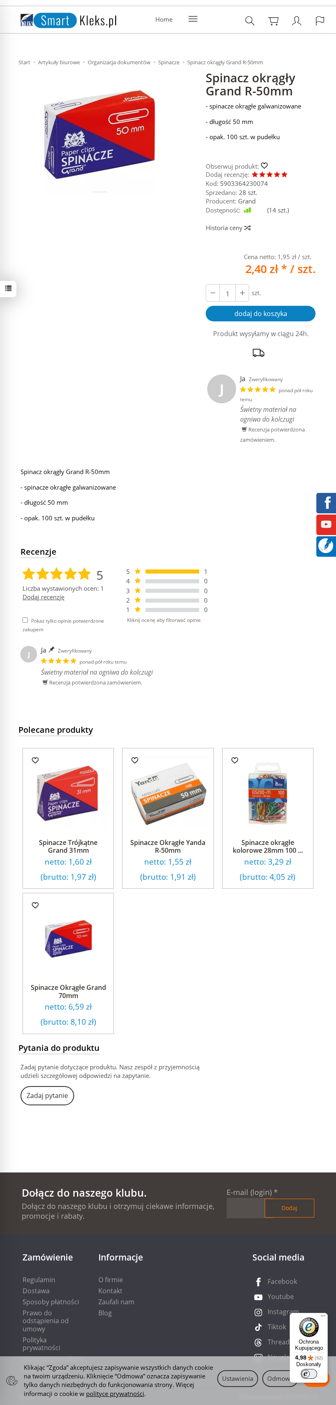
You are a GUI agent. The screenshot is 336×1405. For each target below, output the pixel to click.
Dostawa (36, 1290)
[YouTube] (326, 524)
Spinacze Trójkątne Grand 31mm (68, 846)
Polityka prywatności (41, 1343)
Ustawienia (237, 1378)
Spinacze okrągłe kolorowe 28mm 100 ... (268, 846)
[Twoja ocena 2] (262, 175)
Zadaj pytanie (47, 1095)
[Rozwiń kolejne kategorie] (193, 19)
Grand (247, 201)
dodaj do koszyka (260, 313)
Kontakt (110, 1290)
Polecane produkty (55, 729)
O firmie (110, 1279)
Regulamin (39, 1279)
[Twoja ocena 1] (255, 175)
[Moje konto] (297, 20)
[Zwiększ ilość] (213, 293)
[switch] (309, 1374)
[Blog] (325, 545)
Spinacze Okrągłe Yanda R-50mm (167, 846)
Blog (105, 1312)
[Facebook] (326, 502)
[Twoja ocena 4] (277, 175)
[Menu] (323, 1318)
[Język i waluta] (320, 20)
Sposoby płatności (51, 1301)
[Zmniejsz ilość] (242, 293)
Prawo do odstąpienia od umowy (46, 1320)
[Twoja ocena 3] (269, 175)
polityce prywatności (115, 1393)
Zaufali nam (116, 1301)
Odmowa (280, 1378)
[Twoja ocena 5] (284, 175)
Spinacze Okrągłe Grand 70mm (68, 991)
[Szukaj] (250, 20)
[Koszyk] (273, 20)
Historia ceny (225, 228)
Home (164, 19)
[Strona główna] (60, 18)
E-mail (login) (249, 1192)
